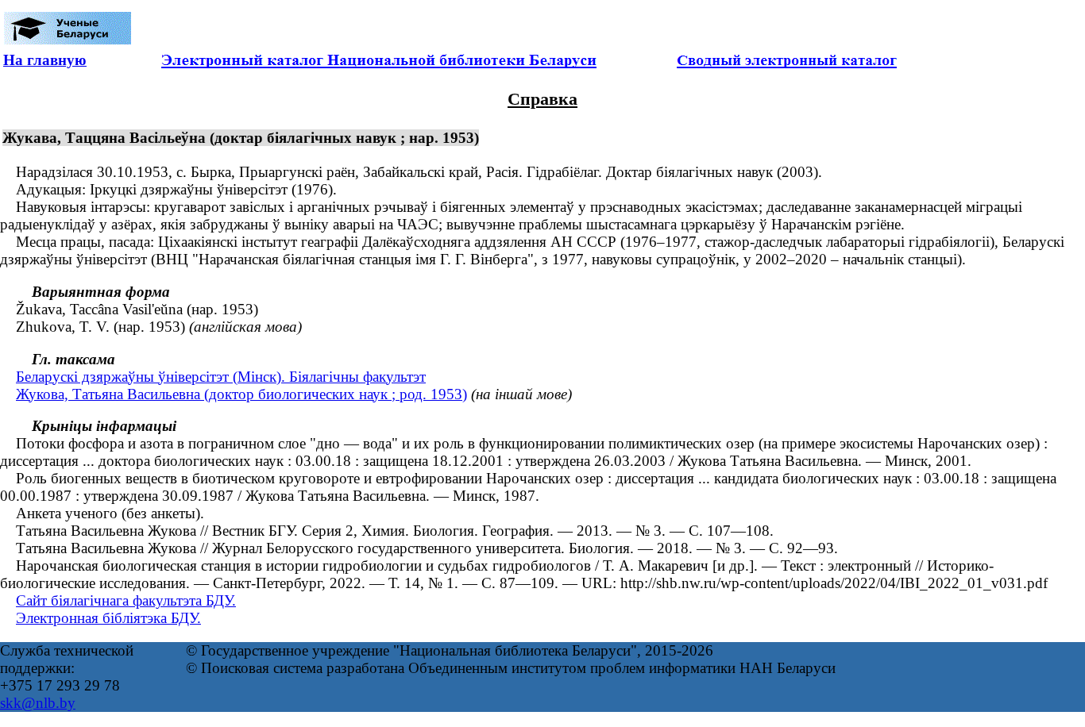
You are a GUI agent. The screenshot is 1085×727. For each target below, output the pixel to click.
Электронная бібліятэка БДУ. (108, 618)
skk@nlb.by (37, 702)
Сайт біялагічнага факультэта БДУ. (126, 600)
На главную (45, 60)
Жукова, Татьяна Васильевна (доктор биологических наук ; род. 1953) (241, 394)
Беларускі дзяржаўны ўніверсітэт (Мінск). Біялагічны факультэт (221, 376)
